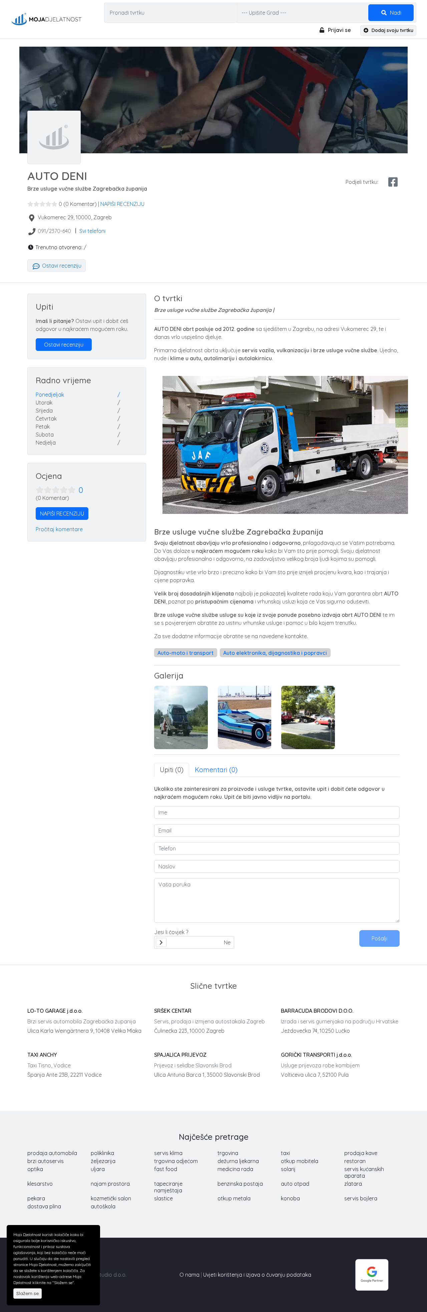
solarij (288, 1169)
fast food (165, 1169)
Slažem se (27, 1293)
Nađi (395, 12)
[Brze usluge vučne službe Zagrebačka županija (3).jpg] (245, 717)
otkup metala (234, 1198)
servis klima (168, 1153)
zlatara (353, 1183)
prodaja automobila (52, 1153)
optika (35, 1169)
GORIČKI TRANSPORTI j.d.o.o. (316, 1054)
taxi (285, 1153)
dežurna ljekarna (238, 1161)
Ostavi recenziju (61, 265)
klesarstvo (40, 1183)
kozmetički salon (111, 1198)
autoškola (103, 1206)
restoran (355, 1161)
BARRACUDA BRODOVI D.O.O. (317, 1010)
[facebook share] (393, 182)
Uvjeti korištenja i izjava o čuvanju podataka (257, 1274)
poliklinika (102, 1153)
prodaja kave (360, 1153)
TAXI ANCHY (42, 1054)
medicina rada (235, 1169)
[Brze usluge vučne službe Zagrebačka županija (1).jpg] (181, 717)
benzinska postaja (240, 1183)
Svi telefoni (92, 231)
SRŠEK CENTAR (172, 1010)
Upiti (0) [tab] (171, 769)
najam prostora (110, 1183)
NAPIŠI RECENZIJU (122, 204)
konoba (290, 1198)
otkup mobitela (299, 1161)
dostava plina (44, 1206)
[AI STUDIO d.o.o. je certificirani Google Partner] (372, 1274)
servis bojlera (360, 1198)
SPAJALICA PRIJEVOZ (180, 1054)
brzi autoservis (45, 1161)
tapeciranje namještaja (168, 1187)
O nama (189, 1274)
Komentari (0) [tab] (216, 769)
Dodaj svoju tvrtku (391, 30)
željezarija (103, 1161)
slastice (163, 1198)
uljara (98, 1169)
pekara (36, 1198)
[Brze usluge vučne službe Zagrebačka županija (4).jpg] (308, 717)
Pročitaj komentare (59, 529)
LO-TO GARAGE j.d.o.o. (54, 1010)
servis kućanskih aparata (364, 1172)
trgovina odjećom (176, 1161)
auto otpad (295, 1183)
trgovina (228, 1153)
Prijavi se (339, 30)
